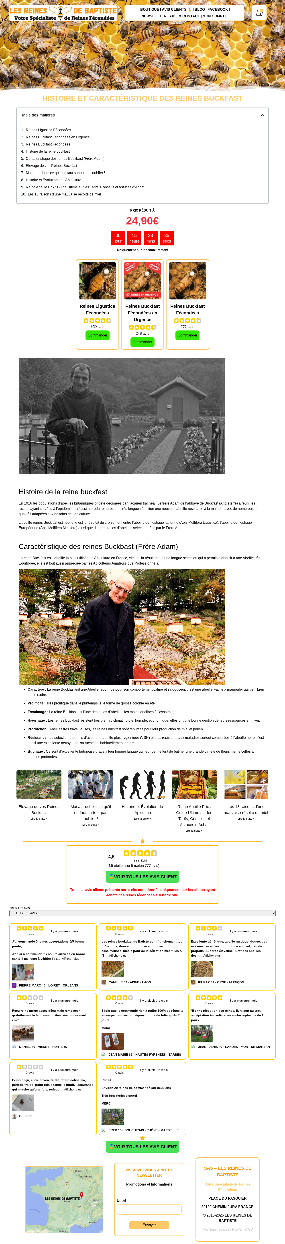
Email (121, 1200)
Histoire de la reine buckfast (48, 151)
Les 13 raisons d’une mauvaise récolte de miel (64, 194)
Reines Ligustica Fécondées (48, 130)
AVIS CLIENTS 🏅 (177, 9)
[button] (262, 115)
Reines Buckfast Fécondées (48, 144)
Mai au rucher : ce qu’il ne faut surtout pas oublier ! (65, 173)
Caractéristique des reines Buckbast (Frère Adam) (65, 158)
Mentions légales (215, 1229)
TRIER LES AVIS (19, 908)
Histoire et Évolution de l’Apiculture (53, 180)
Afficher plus (70, 958)
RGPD (237, 1229)
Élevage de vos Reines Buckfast (51, 166)
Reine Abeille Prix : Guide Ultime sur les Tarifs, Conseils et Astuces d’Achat (85, 187)
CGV (249, 1229)
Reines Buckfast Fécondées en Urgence (58, 137)
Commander (97, 335)
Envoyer (149, 1225)
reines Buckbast (107, 546)
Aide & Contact (184, 16)
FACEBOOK (218, 9)
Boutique (149, 9)
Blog (200, 9)
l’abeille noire (244, 737)
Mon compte (215, 16)
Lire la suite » (39, 818)
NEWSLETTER (154, 16)
